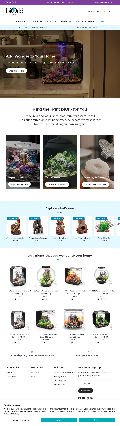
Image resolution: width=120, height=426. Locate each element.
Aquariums (21, 21)
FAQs (33, 376)
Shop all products (16, 71)
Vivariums (51, 21)
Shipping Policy (61, 380)
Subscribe (85, 390)
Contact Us (12, 376)
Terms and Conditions (64, 372)
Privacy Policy (13, 413)
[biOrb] (14, 11)
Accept (59, 420)
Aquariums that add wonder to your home (60, 255)
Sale (102, 21)
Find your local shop (85, 21)
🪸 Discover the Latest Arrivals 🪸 (60, 2)
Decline (97, 420)
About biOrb (12, 372)
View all (60, 212)
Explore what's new (60, 208)
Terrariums (36, 21)
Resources (66, 21)
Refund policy (60, 384)
